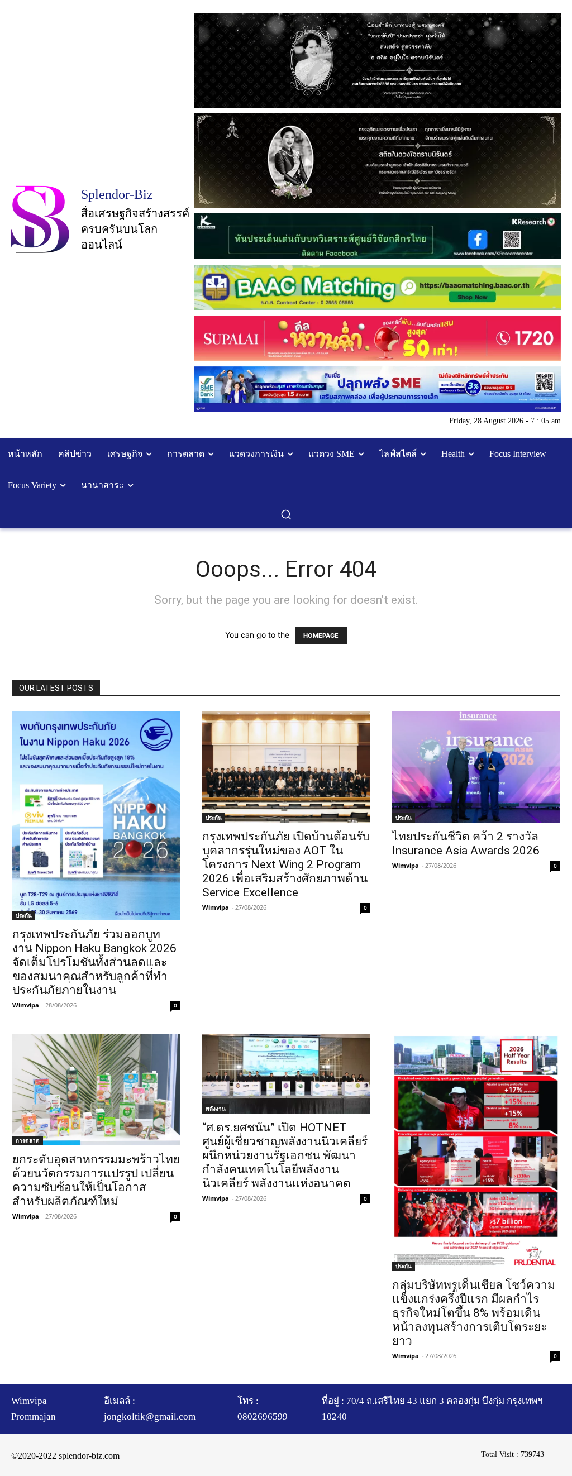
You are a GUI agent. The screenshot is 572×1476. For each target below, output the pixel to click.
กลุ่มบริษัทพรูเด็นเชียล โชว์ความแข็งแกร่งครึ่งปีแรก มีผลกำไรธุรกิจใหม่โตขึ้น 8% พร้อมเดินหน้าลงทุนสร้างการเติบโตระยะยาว (473, 1313)
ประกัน (24, 915)
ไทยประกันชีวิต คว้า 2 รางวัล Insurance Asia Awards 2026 (466, 843)
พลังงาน (216, 1108)
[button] (286, 514)
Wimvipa (25, 1005)
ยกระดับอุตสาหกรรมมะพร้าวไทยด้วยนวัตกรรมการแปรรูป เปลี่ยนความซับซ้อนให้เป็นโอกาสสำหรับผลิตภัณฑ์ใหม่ (96, 1180)
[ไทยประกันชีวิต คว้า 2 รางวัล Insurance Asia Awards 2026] (476, 767)
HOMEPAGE (321, 635)
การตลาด (28, 1140)
